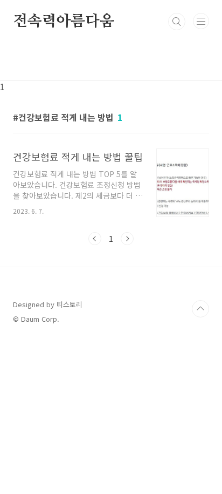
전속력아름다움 (63, 21)
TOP (200, 308)
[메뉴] (201, 21)
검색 (177, 21)
